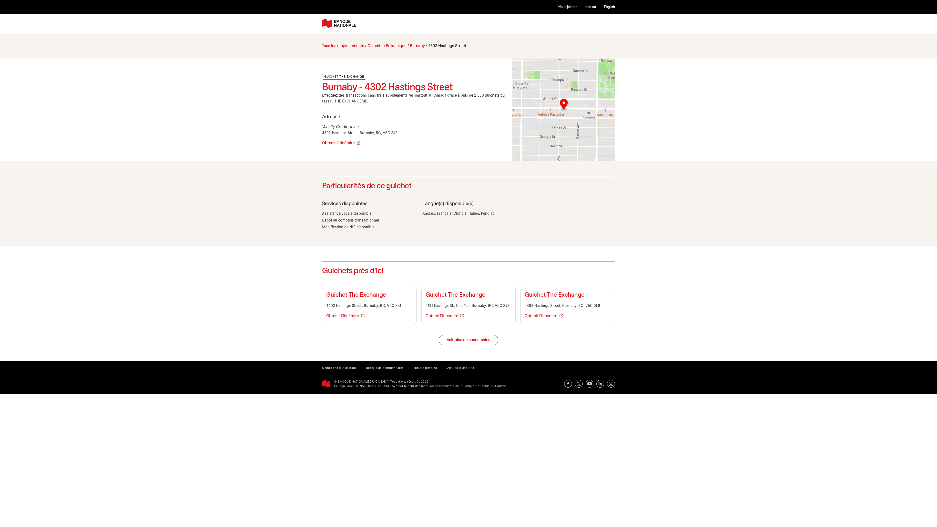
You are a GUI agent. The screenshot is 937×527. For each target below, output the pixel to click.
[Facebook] (568, 384)
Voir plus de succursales (468, 340)
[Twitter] (579, 384)
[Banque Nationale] (339, 23)
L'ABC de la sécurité (460, 368)
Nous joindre (568, 7)
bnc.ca (590, 7)
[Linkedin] (600, 384)
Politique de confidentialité (384, 368)
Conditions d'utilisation (339, 368)
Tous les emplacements (343, 46)
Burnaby (417, 46)
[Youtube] (589, 384)
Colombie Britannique (387, 46)
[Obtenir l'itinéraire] (563, 110)
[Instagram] (611, 384)
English (609, 7)
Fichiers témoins (424, 368)
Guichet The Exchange (356, 295)
